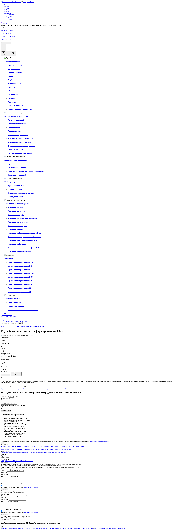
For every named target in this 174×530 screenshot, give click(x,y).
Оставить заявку (6, 42)
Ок (2, 443)
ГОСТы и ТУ (8, 10)
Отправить (4, 489)
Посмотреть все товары (22, 326)
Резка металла (61, 452)
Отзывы (10, 19)
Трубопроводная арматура (62, 449)
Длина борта (5, 398)
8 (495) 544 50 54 (16, 461)
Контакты (7, 11)
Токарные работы (6, 452)
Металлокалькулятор (28, 446)
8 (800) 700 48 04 (6, 461)
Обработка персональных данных (79, 446)
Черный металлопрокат (8, 449)
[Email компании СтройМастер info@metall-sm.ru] (109, 528)
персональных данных (31, 487)
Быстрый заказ (5, 374)
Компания (7, 13)
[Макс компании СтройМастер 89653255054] (79, 528)
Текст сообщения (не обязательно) (11, 484)
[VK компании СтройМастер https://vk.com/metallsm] (17, 528)
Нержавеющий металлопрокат (25, 449)
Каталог (6, 6)
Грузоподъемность (6, 396)
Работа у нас (39, 446)
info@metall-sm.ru (27, 461)
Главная (6, 5)
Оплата (10, 16)
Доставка (11, 14)
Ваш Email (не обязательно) (9, 476)
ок (2, 526)
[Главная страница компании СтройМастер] (11, 2)
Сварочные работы (18, 452)
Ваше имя (4, 472)
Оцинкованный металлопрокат (44, 449)
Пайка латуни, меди (41, 452)
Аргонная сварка (29, 452)
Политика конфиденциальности (99, 441)
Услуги (6, 8)
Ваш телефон (5, 474)
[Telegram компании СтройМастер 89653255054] (49, 528)
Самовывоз (11, 18)
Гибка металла (52, 452)
